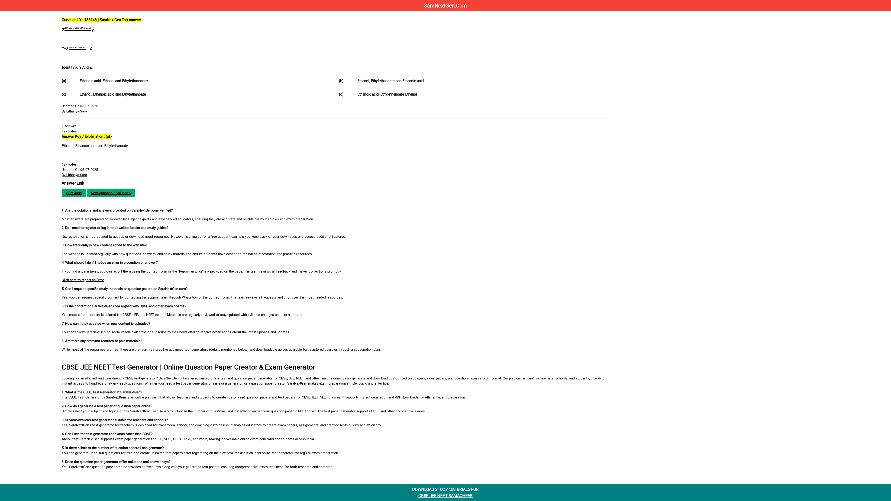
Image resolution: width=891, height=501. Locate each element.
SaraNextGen (116, 397)
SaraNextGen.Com (445, 6)
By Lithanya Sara (74, 111)
